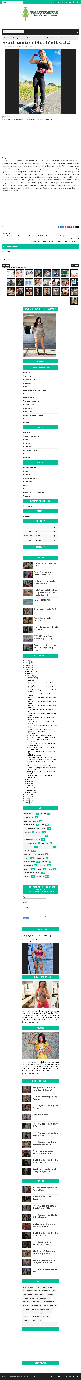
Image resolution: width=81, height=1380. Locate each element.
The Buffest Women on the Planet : (45, 609)
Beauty (27, 432)
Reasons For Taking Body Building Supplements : (38, 740)
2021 (27, 794)
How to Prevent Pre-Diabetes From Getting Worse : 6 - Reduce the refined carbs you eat (45, 592)
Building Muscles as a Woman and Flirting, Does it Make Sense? (44, 1088)
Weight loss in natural (33, 379)
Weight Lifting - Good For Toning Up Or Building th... (40, 683)
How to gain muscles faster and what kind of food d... (42, 772)
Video (27, 422)
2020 (27, 796)
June (29, 781)
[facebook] (55, 2)
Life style (28, 376)
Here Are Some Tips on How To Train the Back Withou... (41, 744)
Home (5, 38)
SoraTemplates (10, 1376)
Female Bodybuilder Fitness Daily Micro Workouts (45, 1106)
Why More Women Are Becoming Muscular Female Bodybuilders (43, 1152)
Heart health (29, 485)
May (29, 784)
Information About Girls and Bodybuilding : (42, 1197)
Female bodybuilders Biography (36, 390)
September (31, 678)
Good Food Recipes (31, 478)
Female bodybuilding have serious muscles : (45, 564)
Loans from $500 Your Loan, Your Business (42, 759)
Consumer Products (32, 436)
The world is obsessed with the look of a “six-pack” (42, 710)
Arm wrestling (30, 412)
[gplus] (58, 2)
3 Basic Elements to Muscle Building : (39, 735)
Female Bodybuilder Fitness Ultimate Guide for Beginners (45, 1216)
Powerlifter (29, 419)
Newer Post (6, 265)
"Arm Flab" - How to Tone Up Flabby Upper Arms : (41, 695)
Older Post (75, 265)
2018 (27, 801)
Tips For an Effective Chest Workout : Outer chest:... (41, 722)
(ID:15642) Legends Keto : (42, 600)
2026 (27, 661)
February (30, 790)
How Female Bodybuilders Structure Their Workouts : (41, 732)
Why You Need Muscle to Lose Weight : (40, 757)
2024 (27, 665)
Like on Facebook (31, 531)
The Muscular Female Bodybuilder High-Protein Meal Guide (46, 1097)
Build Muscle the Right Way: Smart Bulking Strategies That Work (44, 1252)
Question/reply (14, 38)
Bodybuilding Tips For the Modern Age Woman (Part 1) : (45, 582)
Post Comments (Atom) (19, 268)
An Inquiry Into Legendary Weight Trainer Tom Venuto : (41, 748)
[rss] (66, 2)
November (31, 674)
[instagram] (62, 2)
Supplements (29, 397)
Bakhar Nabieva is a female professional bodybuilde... (40, 718)
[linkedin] (33, 1022)
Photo (27, 372)
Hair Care (28, 447)
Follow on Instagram (32, 540)
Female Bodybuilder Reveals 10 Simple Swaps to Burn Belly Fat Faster (45, 1207)
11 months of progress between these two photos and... (41, 768)
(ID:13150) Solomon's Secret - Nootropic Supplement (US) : (43, 637)
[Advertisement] (40, 138)
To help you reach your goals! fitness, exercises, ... (39, 776)
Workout (28, 383)
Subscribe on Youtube (33, 536)
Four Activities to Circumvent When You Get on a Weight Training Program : (45, 647)
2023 (27, 667)
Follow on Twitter (31, 527)
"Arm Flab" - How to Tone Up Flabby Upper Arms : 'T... (41, 699)
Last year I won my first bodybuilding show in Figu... (42, 726)
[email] (70, 2)
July (28, 779)
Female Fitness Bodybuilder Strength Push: (45, 1270)
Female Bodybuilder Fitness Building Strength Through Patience (44, 1143)
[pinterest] (77, 2)
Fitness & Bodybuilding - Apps (35, 415)
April (29, 786)
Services (44, 862)
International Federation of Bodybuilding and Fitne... (42, 762)
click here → (53, 1019)
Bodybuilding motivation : (35, 755)
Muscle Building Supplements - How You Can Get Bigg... (42, 691)
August (29, 680)
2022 (27, 669)
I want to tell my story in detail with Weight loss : (46, 628)
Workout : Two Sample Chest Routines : (40, 729)
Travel (27, 516)
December (31, 671)
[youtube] (73, 2)
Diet (26, 439)
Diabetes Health (30, 467)
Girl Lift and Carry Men (33, 401)
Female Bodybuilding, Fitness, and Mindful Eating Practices (43, 1243)
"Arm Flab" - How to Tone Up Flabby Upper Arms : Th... (41, 706)
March (29, 788)
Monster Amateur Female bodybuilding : (42, 619)
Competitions (29, 404)
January (30, 792)
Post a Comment (10, 260)
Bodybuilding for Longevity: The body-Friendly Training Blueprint (45, 1170)
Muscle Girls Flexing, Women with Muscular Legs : (41, 714)
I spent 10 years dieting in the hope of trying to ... (42, 752)
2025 (27, 663)
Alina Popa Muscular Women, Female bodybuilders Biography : (44, 1225)
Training (28, 387)
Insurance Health (31, 450)
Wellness (28, 457)
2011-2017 (23, 1376)
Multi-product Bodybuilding (35, 454)
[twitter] (51, 2)
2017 (27, 803)
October (30, 676)
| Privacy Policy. (31, 1376)
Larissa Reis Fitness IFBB (41, 1114)
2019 (27, 799)
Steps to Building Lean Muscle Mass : (39, 765)
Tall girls (28, 408)
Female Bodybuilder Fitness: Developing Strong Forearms (45, 1134)
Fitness (27, 443)
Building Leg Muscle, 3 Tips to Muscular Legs (36, 935)
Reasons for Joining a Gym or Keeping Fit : (41, 737)
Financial (28, 506)
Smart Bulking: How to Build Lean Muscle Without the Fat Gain (46, 1161)
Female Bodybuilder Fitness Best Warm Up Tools (45, 1124)
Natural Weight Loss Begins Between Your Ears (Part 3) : (43, 573)
